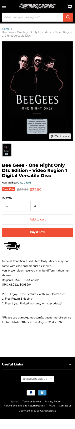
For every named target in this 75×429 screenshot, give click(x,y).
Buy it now (37, 232)
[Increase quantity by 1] (35, 206)
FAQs (52, 405)
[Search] (68, 17)
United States (35, 379)
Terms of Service (31, 401)
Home (6, 29)
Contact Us (65, 405)
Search (14, 401)
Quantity (7, 197)
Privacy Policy (53, 401)
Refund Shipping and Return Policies (24, 405)
